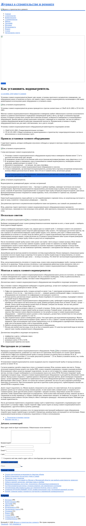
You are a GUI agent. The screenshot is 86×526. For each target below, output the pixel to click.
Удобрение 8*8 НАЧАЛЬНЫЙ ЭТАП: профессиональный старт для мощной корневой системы (39, 489)
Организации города (12, 33)
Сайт (2, 454)
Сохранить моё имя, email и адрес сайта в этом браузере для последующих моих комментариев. (37, 458)
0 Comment (22, 94)
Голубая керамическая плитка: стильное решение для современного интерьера (33, 486)
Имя (3, 446)
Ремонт (7, 29)
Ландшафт (8, 23)
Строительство (10, 16)
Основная (8, 511)
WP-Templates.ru (15, 524)
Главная (8, 14)
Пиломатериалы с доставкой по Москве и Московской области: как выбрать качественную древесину (41, 480)
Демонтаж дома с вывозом (14, 478)
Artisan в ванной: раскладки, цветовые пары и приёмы (24, 482)
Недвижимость (10, 27)
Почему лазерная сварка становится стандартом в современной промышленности (34, 491)
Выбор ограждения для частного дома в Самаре (22, 476)
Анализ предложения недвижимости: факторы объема (24, 474)
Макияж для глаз (12, 419)
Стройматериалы (11, 19)
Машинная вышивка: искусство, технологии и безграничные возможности (32, 484)
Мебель (7, 21)
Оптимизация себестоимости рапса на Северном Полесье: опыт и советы (31, 488)
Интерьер (8, 25)
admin (16, 94)
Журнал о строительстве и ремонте (27, 4)
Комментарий (6, 443)
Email (3, 450)
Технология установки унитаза (17, 417)
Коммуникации (10, 17)
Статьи (7, 31)
